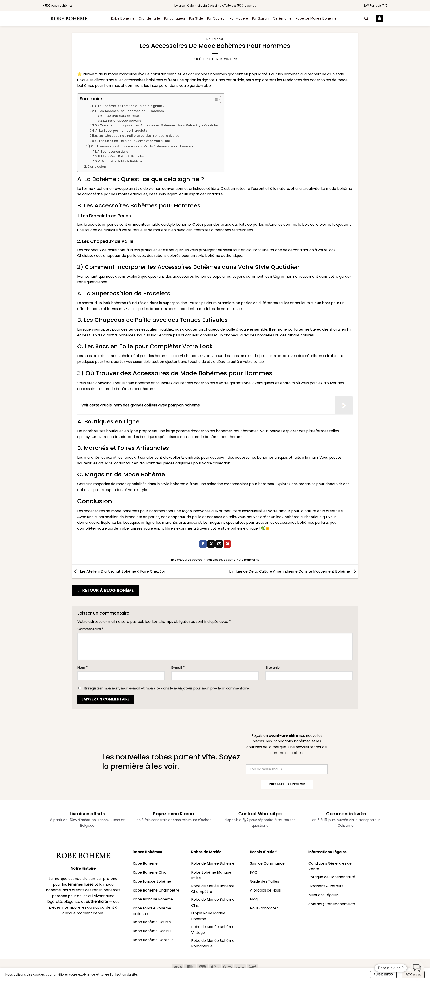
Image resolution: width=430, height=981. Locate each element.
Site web (272, 667)
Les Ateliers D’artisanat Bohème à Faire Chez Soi (122, 571)
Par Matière (239, 18)
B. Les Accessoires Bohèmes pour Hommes (129, 111)
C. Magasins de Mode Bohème (120, 161)
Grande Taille (149, 18)
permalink (251, 560)
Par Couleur (216, 18)
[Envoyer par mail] (219, 544)
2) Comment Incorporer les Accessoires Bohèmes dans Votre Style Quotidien (157, 125)
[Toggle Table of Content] (215, 99)
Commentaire (90, 629)
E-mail (178, 667)
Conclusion (96, 166)
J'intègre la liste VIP (286, 784)
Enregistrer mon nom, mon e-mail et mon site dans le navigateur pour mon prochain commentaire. (166, 688)
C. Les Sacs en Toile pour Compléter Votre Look (133, 141)
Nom (82, 667)
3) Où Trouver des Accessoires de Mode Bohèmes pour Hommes (139, 146)
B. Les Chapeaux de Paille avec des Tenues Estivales (137, 136)
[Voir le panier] (379, 18)
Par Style (196, 18)
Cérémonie (282, 18)
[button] (366, 18)
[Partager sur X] (211, 544)
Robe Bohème (123, 18)
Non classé (215, 39)
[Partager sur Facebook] (203, 544)
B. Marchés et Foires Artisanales (121, 156)
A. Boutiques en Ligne (112, 151)
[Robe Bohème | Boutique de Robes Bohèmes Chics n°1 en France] (73, 18)
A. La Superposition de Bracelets (121, 131)
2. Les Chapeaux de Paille (123, 120)
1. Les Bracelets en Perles (122, 116)
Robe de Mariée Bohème (316, 18)
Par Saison (260, 18)
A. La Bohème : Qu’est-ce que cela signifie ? (129, 106)
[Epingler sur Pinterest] (227, 544)
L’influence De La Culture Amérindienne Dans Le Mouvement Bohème (290, 571)
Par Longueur (174, 18)
